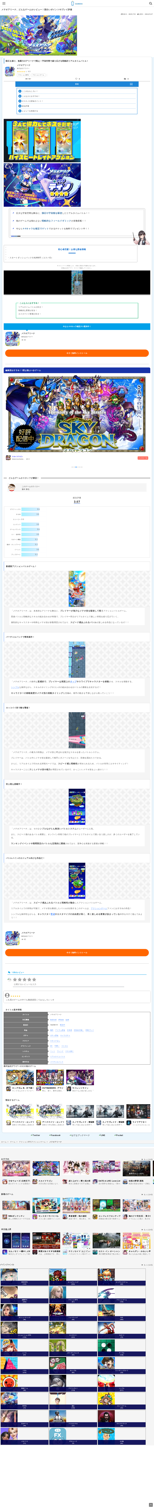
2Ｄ (51, 1046)
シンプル (15, 687)
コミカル (64, 1046)
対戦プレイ (90, 1030)
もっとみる (148, 1159)
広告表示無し (79, 1030)
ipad (67, 1020)
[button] (72, 467)
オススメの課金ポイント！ (32, 101)
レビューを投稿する (30, 111)
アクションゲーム (99, 908)
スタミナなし (55, 1041)
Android (53, 1020)
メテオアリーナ (55, 1142)
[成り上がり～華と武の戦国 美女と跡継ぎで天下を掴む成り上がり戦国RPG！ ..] (76, 1174)
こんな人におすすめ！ (31, 96)
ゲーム (12, 1142)
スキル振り (69, 1051)
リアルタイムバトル (57, 1056)
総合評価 (25, 106)
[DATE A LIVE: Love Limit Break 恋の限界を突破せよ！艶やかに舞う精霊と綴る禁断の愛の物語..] (106, 1172)
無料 (52, 1030)
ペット (52, 1051)
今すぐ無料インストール (77, 353)
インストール (143, 452)
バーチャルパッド (56, 1062)
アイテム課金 (60, 1030)
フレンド (60, 1051)
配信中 (62, 1025)
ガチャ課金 (54, 1035)
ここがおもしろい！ (30, 91)
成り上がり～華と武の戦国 (21, 451)
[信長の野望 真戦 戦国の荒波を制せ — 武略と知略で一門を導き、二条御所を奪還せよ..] (136, 1175)
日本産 (69, 1030)
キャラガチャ (65, 1035)
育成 (53, 914)
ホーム (3, 1142)
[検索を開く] (150, 3)
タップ (73, 681)
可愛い (57, 1046)
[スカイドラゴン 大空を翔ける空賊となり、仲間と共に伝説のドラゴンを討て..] (46, 1175)
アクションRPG (25, 1142)
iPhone (61, 1020)
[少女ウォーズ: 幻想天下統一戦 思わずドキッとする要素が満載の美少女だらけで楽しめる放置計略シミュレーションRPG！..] (16, 1175)
